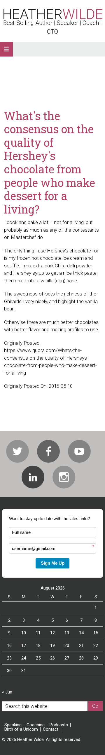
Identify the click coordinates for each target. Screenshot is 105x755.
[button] (6, 49)
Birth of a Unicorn (21, 729)
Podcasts (59, 725)
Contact (50, 729)
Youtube (79, 451)
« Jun (7, 692)
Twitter (17, 451)
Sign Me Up (52, 563)
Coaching (36, 725)
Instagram (63, 477)
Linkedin (33, 477)
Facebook (48, 451)
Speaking (13, 725)
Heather (52, 14)
